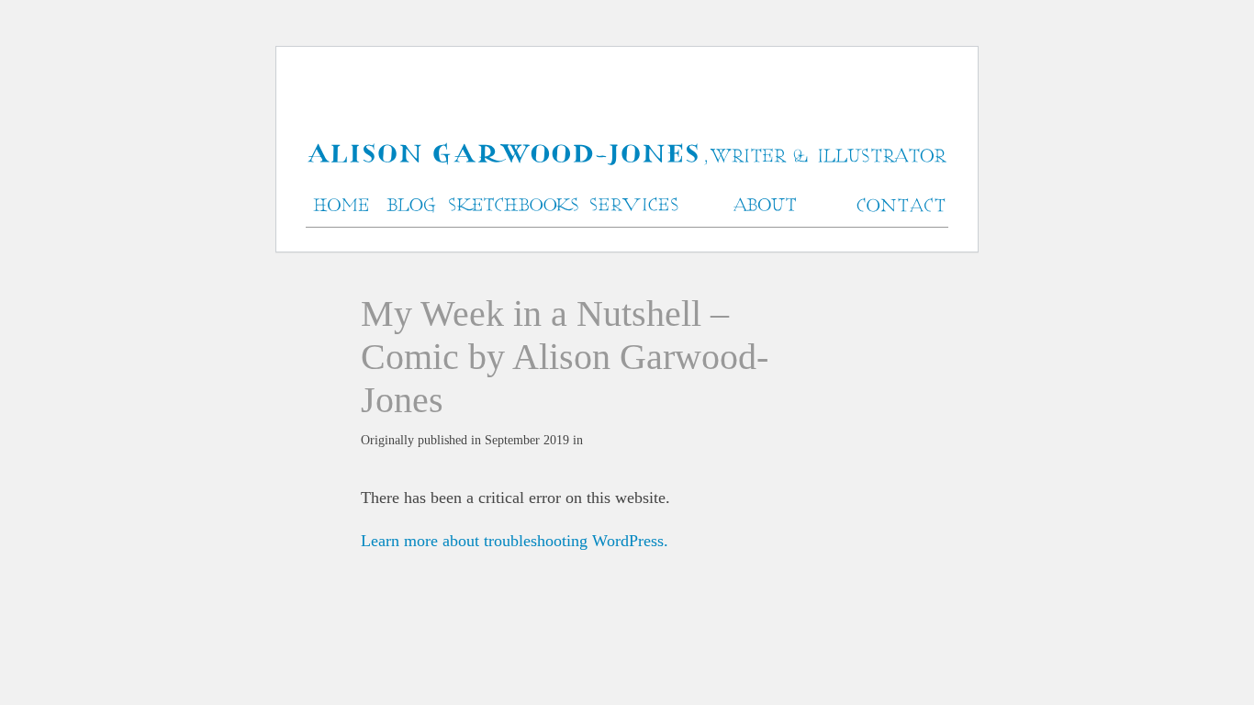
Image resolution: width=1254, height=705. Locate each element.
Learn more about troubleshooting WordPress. (514, 541)
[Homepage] (627, 155)
